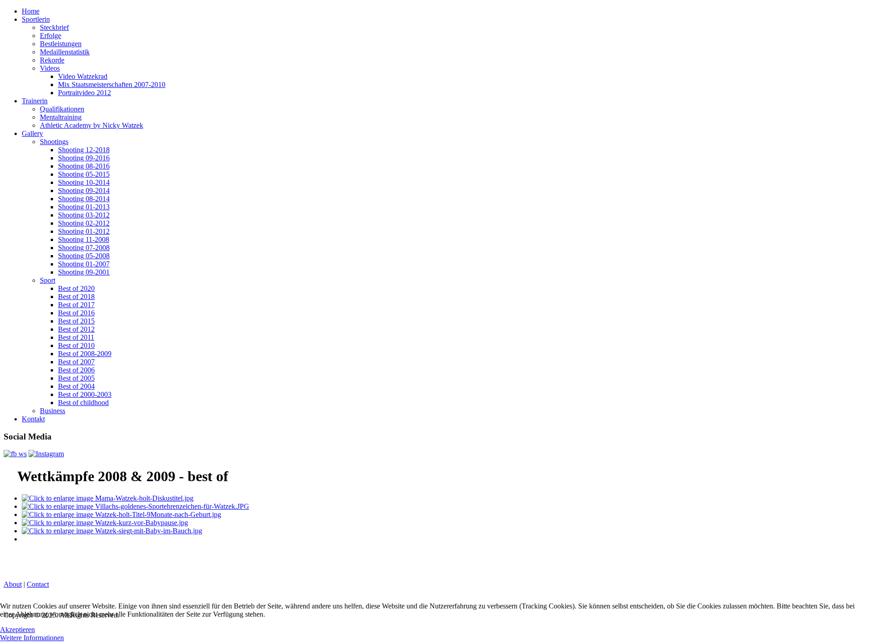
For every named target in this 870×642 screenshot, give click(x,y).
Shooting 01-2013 (84, 207)
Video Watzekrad (82, 76)
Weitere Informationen (32, 638)
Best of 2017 (76, 305)
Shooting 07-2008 (84, 247)
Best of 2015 (76, 321)
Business (52, 411)
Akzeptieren (17, 629)
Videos (50, 68)
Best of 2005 (76, 378)
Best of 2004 (76, 386)
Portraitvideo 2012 (84, 93)
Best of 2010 (76, 345)
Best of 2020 (76, 288)
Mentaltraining (61, 117)
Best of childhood (83, 402)
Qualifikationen (62, 109)
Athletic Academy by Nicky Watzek (91, 125)
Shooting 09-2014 (84, 190)
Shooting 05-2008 (84, 256)
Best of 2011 (76, 337)
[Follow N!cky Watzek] (46, 454)
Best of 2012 (76, 329)
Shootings (54, 141)
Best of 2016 (76, 313)
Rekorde (52, 60)
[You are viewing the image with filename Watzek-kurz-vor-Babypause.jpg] (105, 522)
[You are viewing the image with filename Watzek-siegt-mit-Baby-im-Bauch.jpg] (112, 531)
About (13, 584)
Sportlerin (36, 19)
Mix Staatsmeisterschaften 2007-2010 (111, 84)
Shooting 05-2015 (84, 174)
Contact (38, 584)
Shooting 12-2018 (84, 150)
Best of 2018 (76, 296)
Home (30, 11)
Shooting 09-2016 (84, 158)
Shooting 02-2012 (84, 223)
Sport (47, 280)
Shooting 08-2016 (84, 166)
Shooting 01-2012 (84, 231)
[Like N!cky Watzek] (15, 454)
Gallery (32, 133)
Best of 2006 (76, 370)
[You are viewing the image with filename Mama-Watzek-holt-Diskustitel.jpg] (107, 498)
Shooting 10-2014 (84, 182)
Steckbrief (54, 27)
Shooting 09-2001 (84, 272)
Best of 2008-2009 (84, 353)
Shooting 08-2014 (84, 199)
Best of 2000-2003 (84, 394)
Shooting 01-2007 (84, 264)
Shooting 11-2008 (83, 239)
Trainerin (35, 101)
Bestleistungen (61, 44)
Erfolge (50, 35)
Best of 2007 (76, 362)
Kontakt (33, 419)
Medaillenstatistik (65, 52)
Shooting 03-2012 (84, 215)
